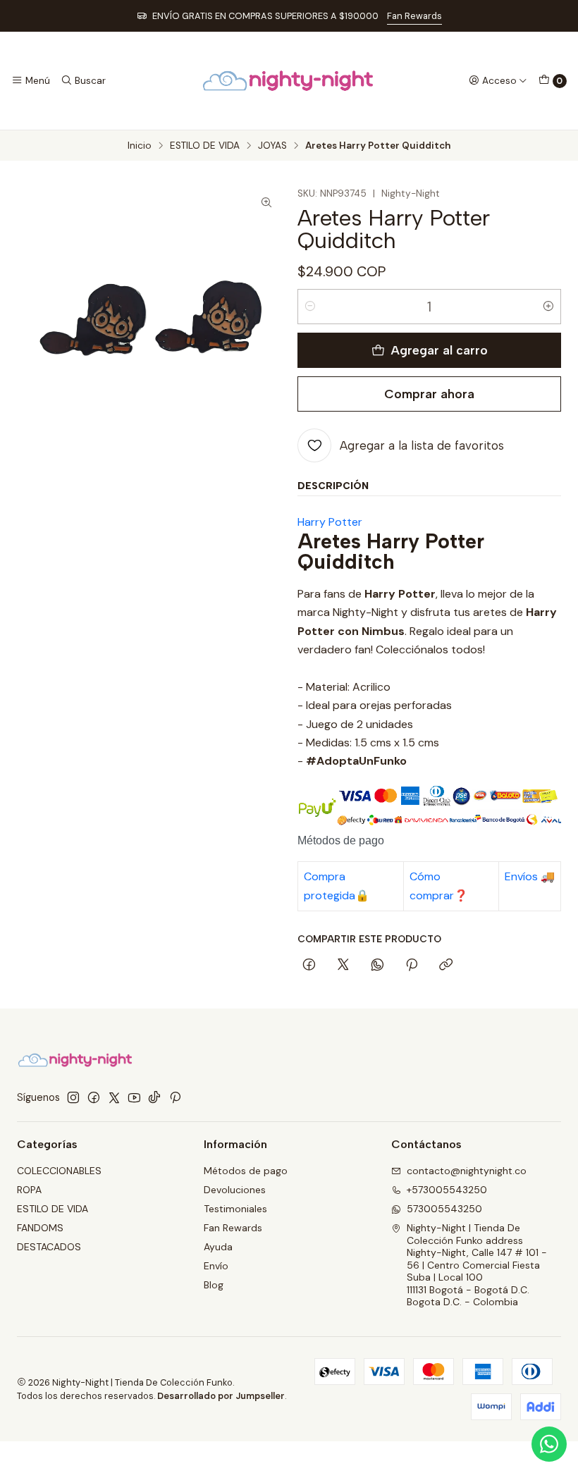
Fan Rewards (414, 16)
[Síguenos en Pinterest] (175, 1097)
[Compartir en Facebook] (309, 965)
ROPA (29, 1189)
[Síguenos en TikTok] (154, 1097)
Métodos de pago (246, 1170)
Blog (213, 1284)
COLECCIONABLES (59, 1170)
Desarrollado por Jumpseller (221, 1396)
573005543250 (444, 1208)
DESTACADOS (49, 1246)
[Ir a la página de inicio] (288, 81)
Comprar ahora (429, 393)
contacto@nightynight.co (467, 1170)
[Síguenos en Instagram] (73, 1097)
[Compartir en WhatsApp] (377, 965)
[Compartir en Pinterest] (412, 965)
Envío (216, 1265)
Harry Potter (329, 521)
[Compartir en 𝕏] (343, 965)
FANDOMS (40, 1227)
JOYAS (272, 146)
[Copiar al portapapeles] (445, 965)
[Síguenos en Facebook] (94, 1097)
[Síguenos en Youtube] (134, 1097)
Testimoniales (235, 1208)
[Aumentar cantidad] (548, 306)
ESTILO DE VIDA (205, 146)
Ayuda (218, 1246)
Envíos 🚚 (530, 876)
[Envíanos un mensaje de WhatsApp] (549, 1444)
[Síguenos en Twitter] (114, 1097)
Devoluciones (235, 1189)
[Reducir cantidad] (310, 306)
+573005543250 (447, 1189)
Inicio (140, 146)
